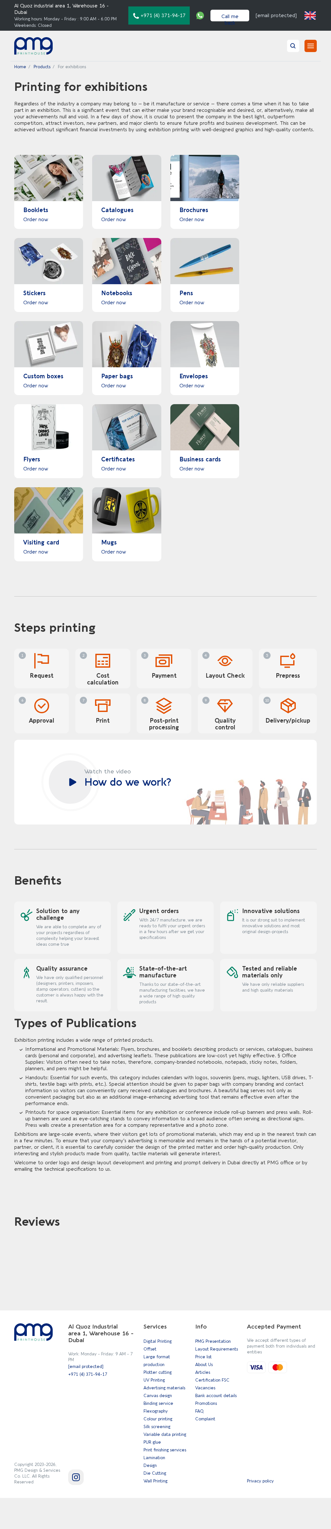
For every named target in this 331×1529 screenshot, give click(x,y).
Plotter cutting (158, 1372)
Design (150, 1465)
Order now (35, 219)
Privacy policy (260, 1481)
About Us (204, 1364)
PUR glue (152, 1442)
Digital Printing (158, 1341)
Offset (150, 1349)
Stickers (34, 293)
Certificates (118, 459)
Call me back (230, 17)
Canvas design (158, 1395)
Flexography (156, 1411)
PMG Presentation (213, 1341)
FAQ (199, 1411)
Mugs (109, 542)
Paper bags (117, 376)
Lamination (154, 1457)
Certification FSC (212, 1380)
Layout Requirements (216, 1349)
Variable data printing (165, 1434)
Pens (186, 293)
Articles (202, 1372)
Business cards (200, 459)
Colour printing (158, 1418)
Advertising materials (164, 1387)
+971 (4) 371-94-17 (87, 1374)
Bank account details (216, 1395)
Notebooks (116, 293)
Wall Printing (155, 1481)
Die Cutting (155, 1473)
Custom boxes (43, 376)
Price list (203, 1356)
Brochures (193, 210)
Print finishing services (165, 1450)
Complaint (205, 1418)
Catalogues (117, 210)
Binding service (158, 1403)
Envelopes (193, 376)
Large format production (157, 1360)
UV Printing (154, 1380)
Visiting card (41, 542)
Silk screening (157, 1426)
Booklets (35, 210)
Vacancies (205, 1387)
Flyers (31, 459)
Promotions (206, 1403)
